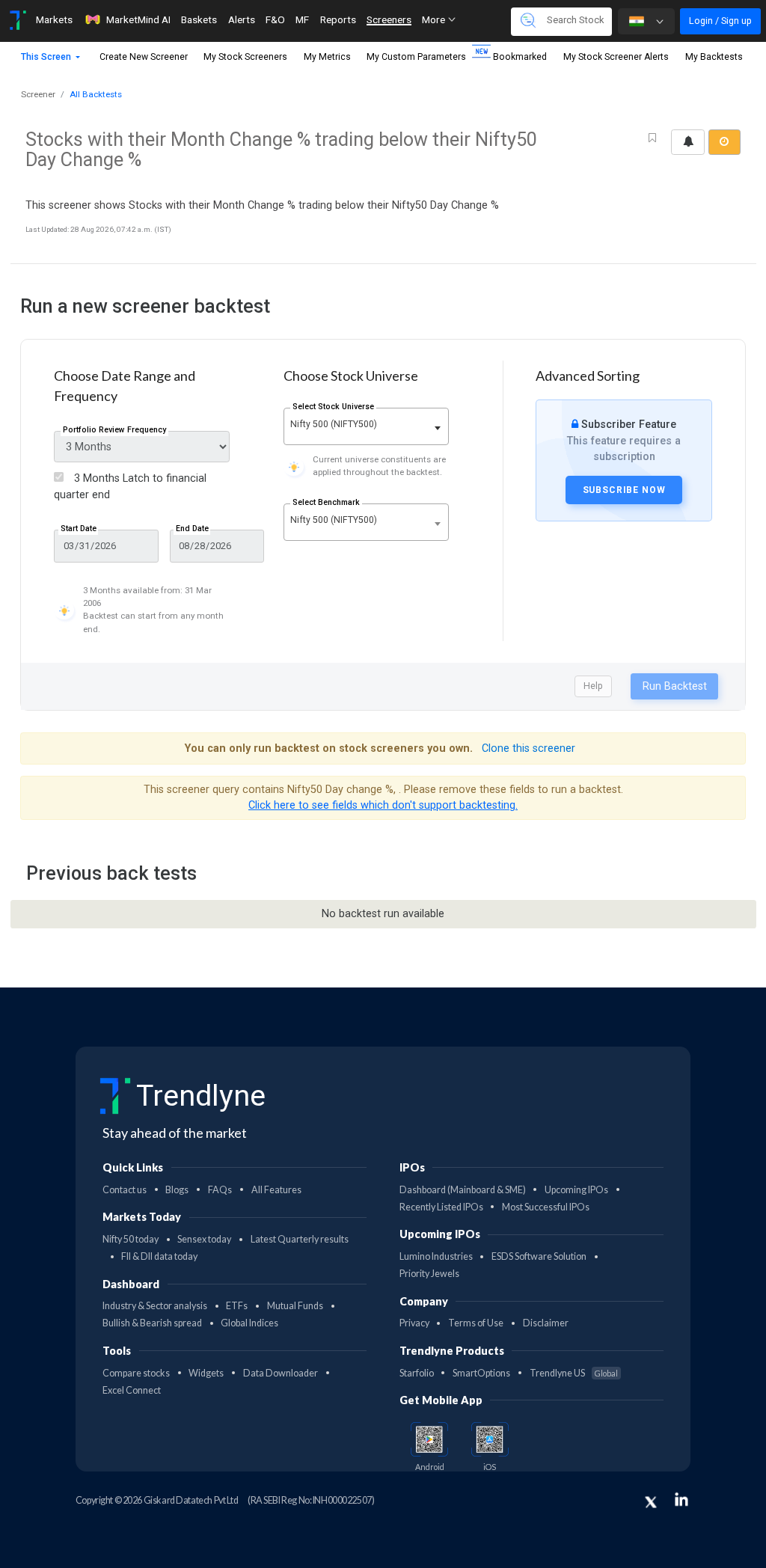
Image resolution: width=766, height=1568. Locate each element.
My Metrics (327, 57)
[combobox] (366, 426)
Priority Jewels (429, 1273)
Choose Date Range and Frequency (124, 385)
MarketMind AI (138, 19)
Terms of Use (475, 1323)
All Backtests (96, 94)
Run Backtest (675, 686)
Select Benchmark (326, 502)
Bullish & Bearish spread (152, 1323)
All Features (276, 1189)
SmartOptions (481, 1373)
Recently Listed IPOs (441, 1207)
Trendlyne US (574, 1373)
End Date (192, 528)
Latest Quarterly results (300, 1239)
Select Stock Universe (333, 406)
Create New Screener (143, 57)
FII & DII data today (159, 1256)
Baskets (199, 19)
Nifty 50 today (130, 1239)
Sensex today (204, 1239)
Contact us (124, 1189)
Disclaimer (546, 1323)
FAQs (220, 1189)
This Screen (47, 57)
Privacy (414, 1323)
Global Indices (249, 1323)
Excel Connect (131, 1390)
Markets (54, 19)
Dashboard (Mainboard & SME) (462, 1189)
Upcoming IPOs (576, 1189)
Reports (338, 19)
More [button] (434, 19)
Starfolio (416, 1373)
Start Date (78, 528)
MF (302, 19)
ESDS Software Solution (538, 1256)
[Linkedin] (681, 1499)
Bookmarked (520, 57)
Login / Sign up (720, 20)
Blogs (177, 1189)
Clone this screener (528, 748)
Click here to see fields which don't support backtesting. (383, 805)
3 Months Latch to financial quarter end (130, 486)
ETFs (237, 1305)
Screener (38, 94)
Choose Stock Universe (351, 375)
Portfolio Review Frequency (114, 430)
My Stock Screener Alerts (616, 57)
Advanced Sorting (588, 375)
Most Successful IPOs (545, 1207)
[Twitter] (651, 1502)
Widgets (206, 1373)
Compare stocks (136, 1373)
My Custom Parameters (416, 57)
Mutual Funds (295, 1305)
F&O (275, 19)
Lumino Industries (436, 1256)
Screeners (389, 19)
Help (593, 685)
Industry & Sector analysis (154, 1305)
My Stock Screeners (245, 57)
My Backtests (714, 57)
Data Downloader (280, 1373)
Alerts (241, 19)
